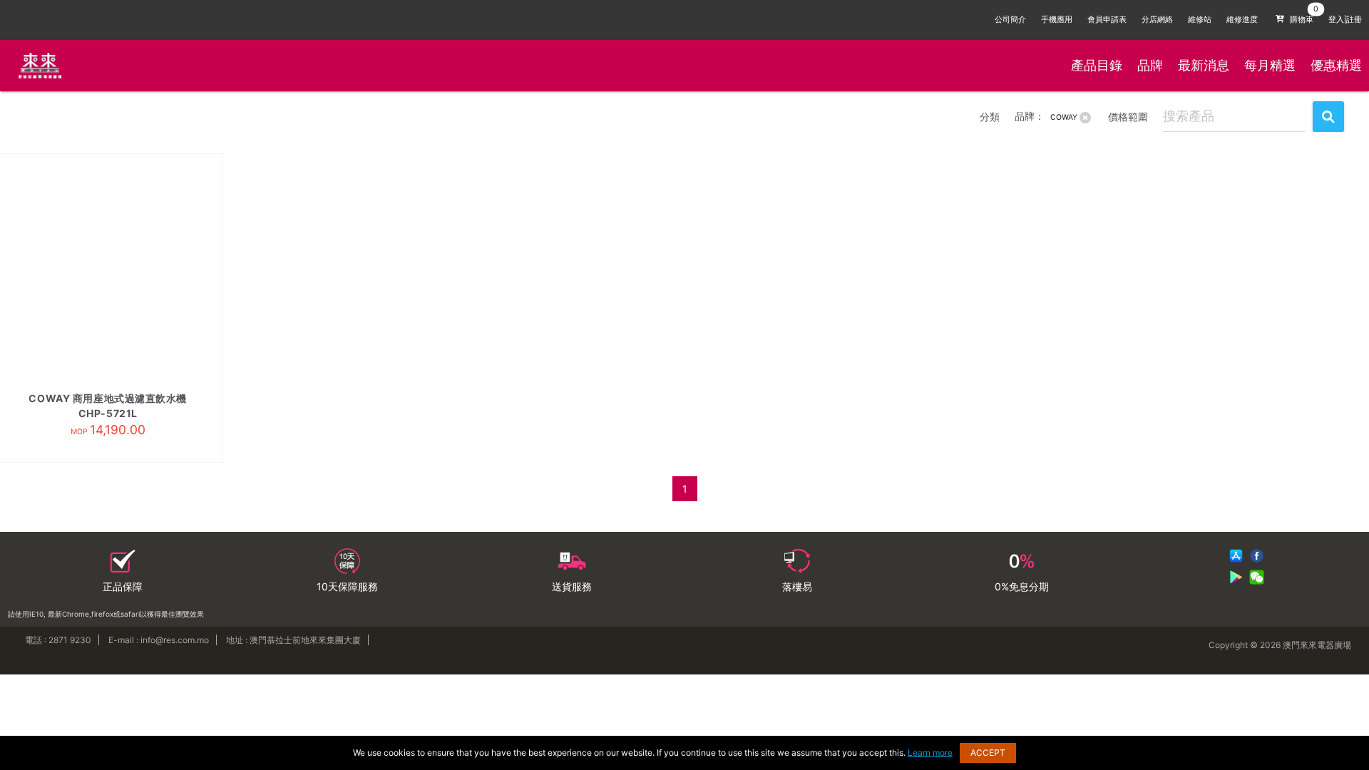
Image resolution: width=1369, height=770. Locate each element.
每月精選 (1270, 65)
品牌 (1150, 65)
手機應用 (1056, 19)
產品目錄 (1096, 65)
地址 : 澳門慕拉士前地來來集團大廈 (293, 640)
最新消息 (1203, 65)
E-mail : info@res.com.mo (158, 640)
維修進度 (1242, 19)
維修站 (1199, 19)
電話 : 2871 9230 (58, 640)
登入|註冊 (1345, 19)
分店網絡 (1157, 19)
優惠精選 (1336, 65)
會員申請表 (1107, 19)
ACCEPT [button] (987, 752)
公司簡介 (1010, 19)
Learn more (930, 752)
